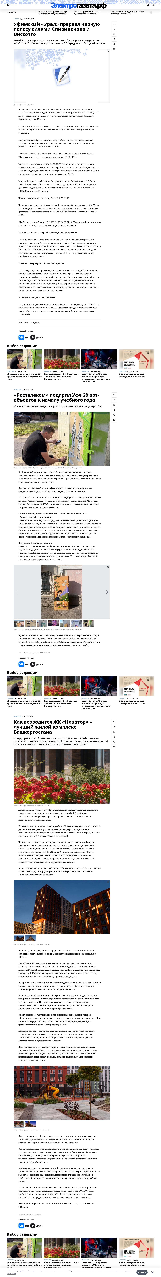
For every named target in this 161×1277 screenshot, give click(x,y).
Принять (142, 1272)
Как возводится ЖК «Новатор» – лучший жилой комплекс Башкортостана (88, 13)
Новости (17, 390)
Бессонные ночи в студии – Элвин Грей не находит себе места (127, 13)
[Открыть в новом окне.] (23, 337)
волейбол (27, 323)
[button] (107, 592)
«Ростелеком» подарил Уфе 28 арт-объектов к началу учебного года (53, 13)
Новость (11, 12)
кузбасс (36, 323)
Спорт (16, 19)
